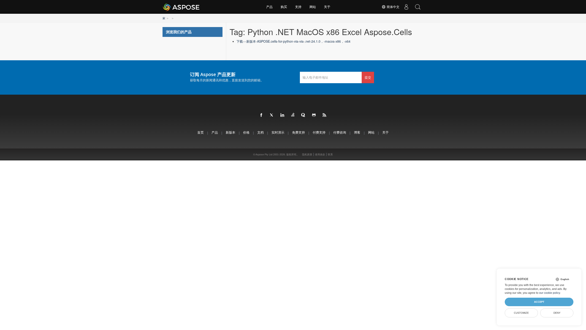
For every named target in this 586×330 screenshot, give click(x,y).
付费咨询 (339, 132)
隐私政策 (307, 154)
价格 (246, 132)
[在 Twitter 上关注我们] (272, 115)
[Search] (417, 7)
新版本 (230, 132)
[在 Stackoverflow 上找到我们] (293, 115)
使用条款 (320, 154)
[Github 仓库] (314, 115)
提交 (368, 77)
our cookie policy (549, 292)
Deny (556, 312)
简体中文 (392, 7)
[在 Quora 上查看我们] (304, 115)
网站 (312, 7)
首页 (200, 132)
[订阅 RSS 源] (325, 115)
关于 (327, 7)
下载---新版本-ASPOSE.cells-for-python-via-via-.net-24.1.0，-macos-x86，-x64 (293, 41)
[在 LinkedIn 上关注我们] (282, 115)
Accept (539, 301)
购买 (284, 7)
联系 (330, 154)
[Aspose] (181, 7)
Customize (521, 312)
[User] (406, 7)
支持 (298, 7)
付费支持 (319, 132)
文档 (260, 132)
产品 (269, 7)
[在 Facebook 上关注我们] (261, 115)
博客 (357, 132)
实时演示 (277, 132)
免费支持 (298, 132)
